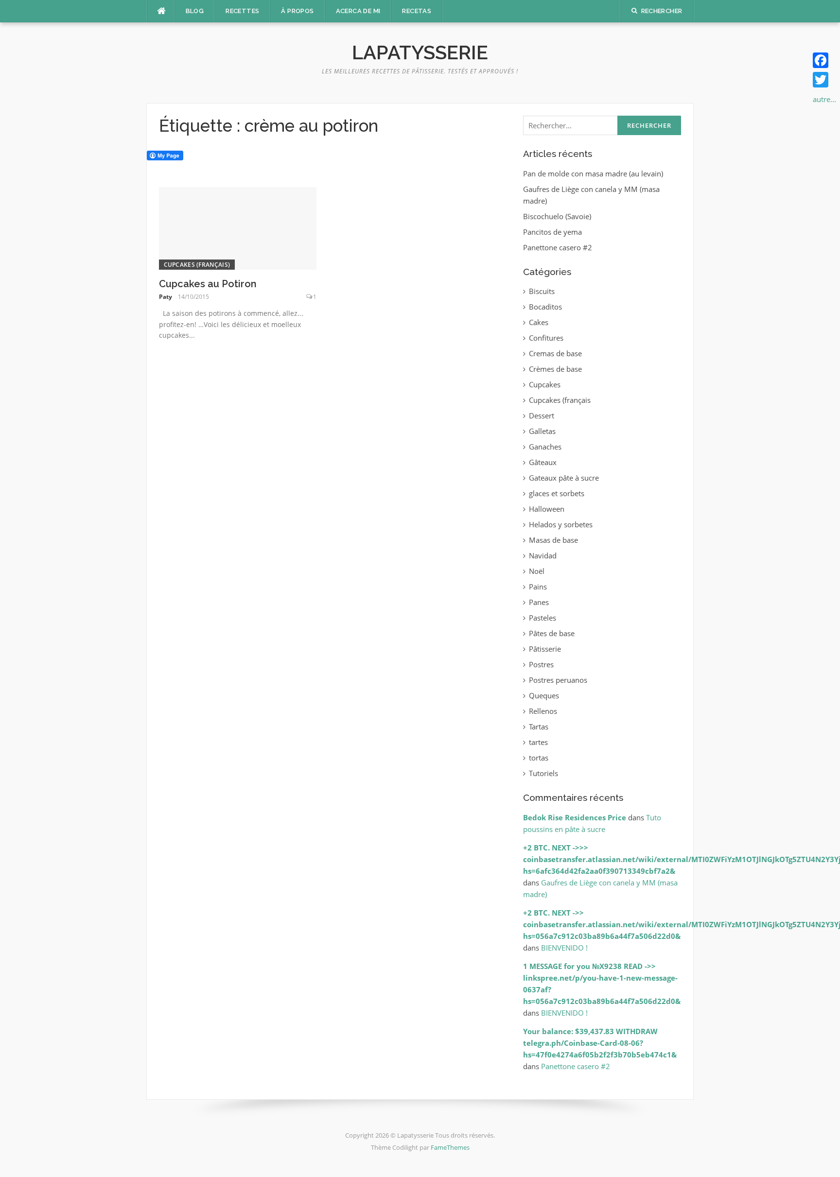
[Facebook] (824, 60)
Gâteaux (543, 462)
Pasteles (542, 618)
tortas (538, 757)
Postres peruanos (558, 680)
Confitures (546, 338)
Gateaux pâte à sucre (564, 478)
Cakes (538, 322)
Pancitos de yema (552, 232)
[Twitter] (824, 79)
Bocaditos (545, 307)
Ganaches (545, 446)
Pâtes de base (552, 633)
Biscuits (542, 291)
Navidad (543, 555)
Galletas (542, 431)
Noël (536, 571)
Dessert (541, 415)
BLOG (195, 11)
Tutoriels (543, 773)
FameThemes (450, 1147)
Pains (538, 586)
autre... (824, 99)
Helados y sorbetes (561, 524)
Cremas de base (555, 353)
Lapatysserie (420, 52)
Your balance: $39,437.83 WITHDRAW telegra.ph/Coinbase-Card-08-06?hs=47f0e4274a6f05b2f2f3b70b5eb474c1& (600, 1042)
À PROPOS (297, 11)
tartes (538, 742)
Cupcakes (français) (197, 264)
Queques (544, 695)
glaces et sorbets (556, 493)
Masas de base (553, 540)
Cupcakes (544, 384)
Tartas (538, 726)
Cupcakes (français (560, 400)
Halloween (546, 509)
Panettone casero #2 (557, 247)
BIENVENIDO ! (564, 947)
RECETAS (416, 11)
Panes (539, 602)
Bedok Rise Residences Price (574, 817)
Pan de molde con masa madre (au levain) (593, 173)
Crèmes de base (555, 369)
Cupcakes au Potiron (208, 284)
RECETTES (242, 11)
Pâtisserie (545, 649)
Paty (165, 297)
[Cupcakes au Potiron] (238, 227)
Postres (541, 664)
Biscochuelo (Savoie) (557, 216)
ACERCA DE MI (358, 11)
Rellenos (543, 711)
